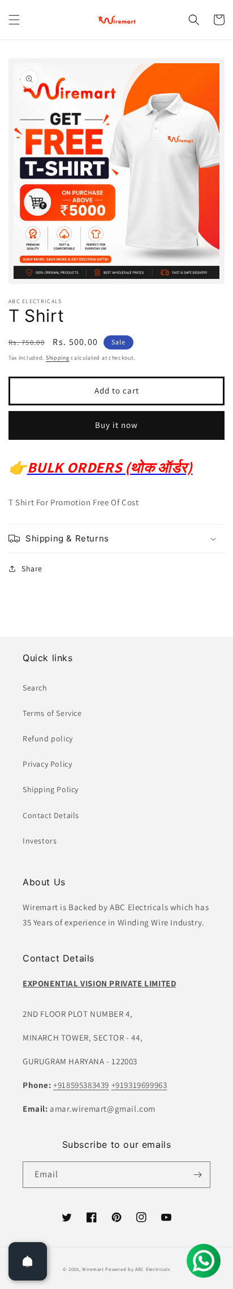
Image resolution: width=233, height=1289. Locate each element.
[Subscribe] (197, 1174)
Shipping (58, 357)
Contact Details (51, 815)
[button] (14, 19)
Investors (40, 841)
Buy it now (116, 425)
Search (35, 688)
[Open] (27, 1261)
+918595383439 (81, 1085)
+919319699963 (139, 1085)
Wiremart (93, 1269)
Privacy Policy (47, 764)
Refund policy (48, 738)
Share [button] (31, 568)
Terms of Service (52, 713)
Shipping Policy (51, 789)
